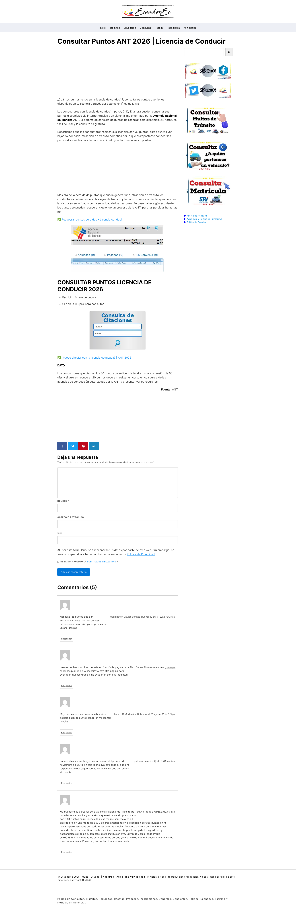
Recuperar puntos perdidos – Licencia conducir (92, 219)
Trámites (115, 27)
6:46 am (171, 761)
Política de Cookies (196, 222)
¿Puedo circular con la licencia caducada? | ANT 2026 (96, 357)
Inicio (103, 27)
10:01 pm (170, 667)
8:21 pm (171, 714)
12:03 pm (170, 617)
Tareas (159, 27)
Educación (130, 27)
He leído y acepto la (89, 561)
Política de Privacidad (141, 554)
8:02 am (171, 812)
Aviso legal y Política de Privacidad (204, 219)
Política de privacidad (102, 561)
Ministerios (190, 27)
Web (59, 533)
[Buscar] (228, 52)
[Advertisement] (117, 72)
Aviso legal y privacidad (131, 876)
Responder (66, 638)
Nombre (63, 501)
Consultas (145, 27)
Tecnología (173, 27)
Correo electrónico (71, 517)
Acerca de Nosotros (197, 215)
